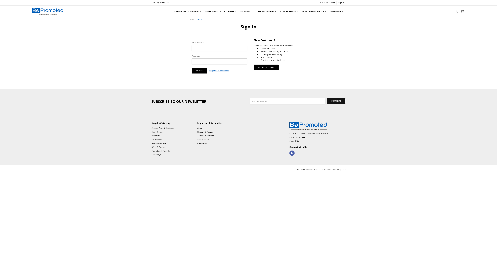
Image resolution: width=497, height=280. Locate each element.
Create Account (327, 2)
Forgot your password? (219, 70)
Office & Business (288, 11)
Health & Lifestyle (265, 11)
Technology (335, 11)
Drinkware (229, 11)
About (199, 128)
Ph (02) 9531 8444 (161, 2)
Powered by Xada (339, 169)
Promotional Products (312, 11)
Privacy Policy (203, 139)
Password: (196, 56)
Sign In (341, 2)
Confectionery (212, 11)
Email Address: (198, 42)
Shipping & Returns (205, 132)
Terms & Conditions (205, 135)
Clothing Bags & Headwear (186, 11)
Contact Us (202, 143)
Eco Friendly (246, 11)
